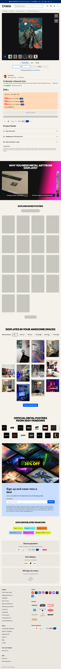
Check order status (7, 592)
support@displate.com (28, 511)
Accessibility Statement (8, 628)
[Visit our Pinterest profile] (50, 592)
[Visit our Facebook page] (32, 596)
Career (4, 642)
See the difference (35, 70)
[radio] (25, 62)
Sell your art (5, 650)
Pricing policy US (6, 618)
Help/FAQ (4, 598)
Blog (3, 640)
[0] (47, 6)
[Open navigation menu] (57, 6)
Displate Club (5, 634)
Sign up (51, 501)
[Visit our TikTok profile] (36, 592)
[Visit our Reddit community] (32, 592)
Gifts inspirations (6, 661)
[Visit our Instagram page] (43, 592)
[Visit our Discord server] (53, 592)
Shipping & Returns (7, 595)
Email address (9, 498)
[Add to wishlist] (56, 16)
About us (4, 637)
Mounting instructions (8, 606)
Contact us (5, 609)
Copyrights (5, 612)
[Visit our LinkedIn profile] (39, 592)
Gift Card (4, 658)
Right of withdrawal (7, 603)
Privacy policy (9, 507)
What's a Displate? (7, 631)
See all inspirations (30, 405)
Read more (55, 83)
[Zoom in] (56, 21)
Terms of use (5, 601)
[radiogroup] (30, 62)
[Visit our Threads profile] (57, 592)
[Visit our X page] (46, 592)
